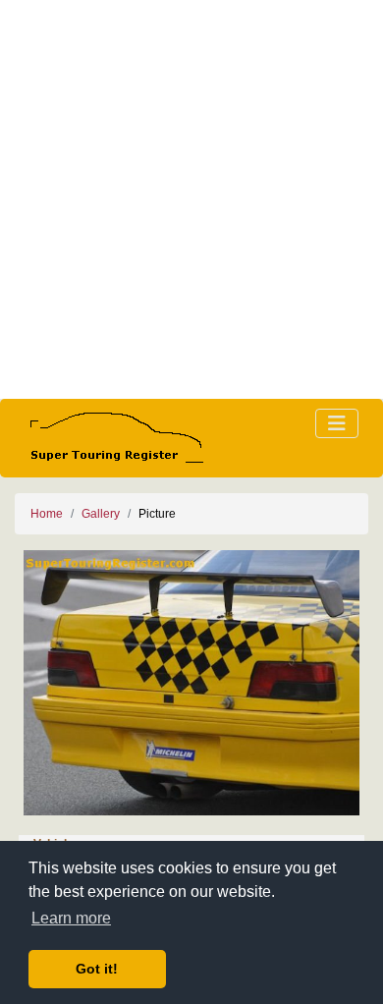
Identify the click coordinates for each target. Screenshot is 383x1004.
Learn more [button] (71, 918)
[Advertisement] (191, 199)
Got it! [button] (97, 968)
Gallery (101, 514)
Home (46, 514)
